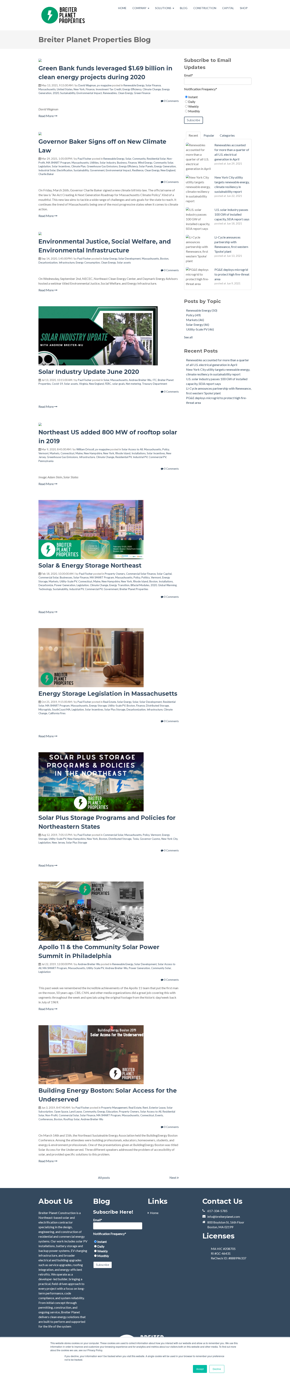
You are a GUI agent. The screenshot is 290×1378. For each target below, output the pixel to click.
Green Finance (142, 93)
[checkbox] (218, 104)
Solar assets (124, 262)
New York (79, 89)
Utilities (94, 162)
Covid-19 (57, 383)
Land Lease (75, 1111)
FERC (108, 383)
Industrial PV (140, 457)
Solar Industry (108, 162)
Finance (90, 89)
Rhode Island (122, 453)
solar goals (118, 383)
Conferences (45, 1119)
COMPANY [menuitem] (139, 8)
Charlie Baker (46, 174)
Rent (145, 1107)
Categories (227, 135)
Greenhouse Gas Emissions (102, 166)
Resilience (137, 170)
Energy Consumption (88, 262)
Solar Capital (164, 573)
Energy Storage (98, 705)
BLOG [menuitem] (183, 8)
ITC (154, 380)
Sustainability (67, 93)
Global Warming (167, 585)
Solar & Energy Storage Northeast (89, 565)
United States (64, 89)
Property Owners (115, 573)
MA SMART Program (58, 162)
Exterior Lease (157, 1107)
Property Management (114, 1107)
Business (122, 162)
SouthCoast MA (61, 709)
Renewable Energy (133, 85)
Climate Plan (78, 166)
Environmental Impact (89, 93)
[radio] (218, 97)
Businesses (66, 577)
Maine (79, 453)
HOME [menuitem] (122, 8)
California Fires (56, 713)
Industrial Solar (47, 170)
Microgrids (44, 709)
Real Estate (109, 701)
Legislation (44, 166)
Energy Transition (119, 585)
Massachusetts (47, 89)
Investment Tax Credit (108, 89)
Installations (139, 453)
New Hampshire (93, 453)
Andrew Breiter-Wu (140, 380)
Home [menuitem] (154, 1213)
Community (139, 158)
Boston (164, 258)
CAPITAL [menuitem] (228, 8)
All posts (104, 1177)
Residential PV (123, 457)
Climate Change (152, 89)
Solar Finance (153, 85)
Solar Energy (110, 258)
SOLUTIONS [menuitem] (163, 8)
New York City (169, 838)
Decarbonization (48, 262)
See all (188, 337)
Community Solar (163, 162)
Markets (54, 453)
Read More (46, 116)
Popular (209, 135)
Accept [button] (200, 1369)
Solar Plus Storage (114, 709)
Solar (128, 158)
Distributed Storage (157, 705)
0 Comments (171, 100)
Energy (101, 1111)
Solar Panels (146, 166)
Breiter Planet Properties (134, 589)
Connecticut (67, 453)
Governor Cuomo (150, 838)
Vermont (43, 453)
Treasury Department (154, 383)
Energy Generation (165, 166)
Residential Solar (156, 158)
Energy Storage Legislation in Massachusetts (107, 693)
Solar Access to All (132, 449)
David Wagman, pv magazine (94, 85)
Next (173, 1177)
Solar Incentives (61, 166)
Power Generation (64, 585)
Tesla (136, 838)
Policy (165, 449)
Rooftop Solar (72, 1119)
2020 (56, 93)
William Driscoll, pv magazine (93, 449)
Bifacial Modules (140, 585)
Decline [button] (217, 1369)
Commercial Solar (48, 577)
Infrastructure (67, 262)
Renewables (110, 93)
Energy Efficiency (132, 89)
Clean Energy (125, 93)
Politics (145, 577)
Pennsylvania (45, 461)
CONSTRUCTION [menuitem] (204, 8)
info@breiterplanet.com (223, 1216)
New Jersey (58, 842)
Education (112, 1111)
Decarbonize (45, 585)
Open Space (61, 1111)
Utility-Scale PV (68, 581)
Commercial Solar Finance (141, 573)
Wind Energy (145, 162)
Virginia (83, 383)
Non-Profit (51, 1115)
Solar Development (129, 258)
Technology (45, 589)
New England (168, 170)
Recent (193, 135)
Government (97, 170)
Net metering (133, 383)
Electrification (64, 170)
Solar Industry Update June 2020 (88, 371)
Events (159, 1115)
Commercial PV (157, 457)
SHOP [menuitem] (244, 8)
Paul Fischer (84, 158)
